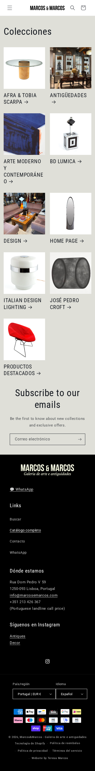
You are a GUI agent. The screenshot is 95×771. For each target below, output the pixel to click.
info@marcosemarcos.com (33, 595)
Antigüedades (68, 95)
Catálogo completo (25, 530)
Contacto (17, 541)
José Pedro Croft (64, 303)
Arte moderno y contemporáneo (23, 171)
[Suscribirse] (79, 439)
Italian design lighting (23, 303)
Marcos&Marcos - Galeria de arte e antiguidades (53, 737)
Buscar (15, 519)
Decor (15, 643)
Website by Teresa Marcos (50, 758)
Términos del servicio (67, 750)
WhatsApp (18, 552)
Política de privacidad (33, 750)
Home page (64, 241)
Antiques (18, 636)
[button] (9, 7)
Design (12, 241)
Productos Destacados (19, 369)
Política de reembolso (65, 743)
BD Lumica (63, 161)
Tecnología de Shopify (30, 743)
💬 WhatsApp (21, 489)
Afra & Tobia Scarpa (20, 98)
